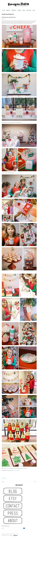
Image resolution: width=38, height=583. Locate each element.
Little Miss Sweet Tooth (17, 470)
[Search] (34, 481)
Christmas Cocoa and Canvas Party (9, 17)
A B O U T (8, 10)
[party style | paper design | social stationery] (19, 6)
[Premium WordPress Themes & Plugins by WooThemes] (15, 535)
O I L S (34, 10)
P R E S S (19, 10)
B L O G (3, 10)
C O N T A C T (13, 10)
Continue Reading (4, 478)
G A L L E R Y (29, 10)
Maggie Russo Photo (7, 468)
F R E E (24, 10)
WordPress (7, 535)
